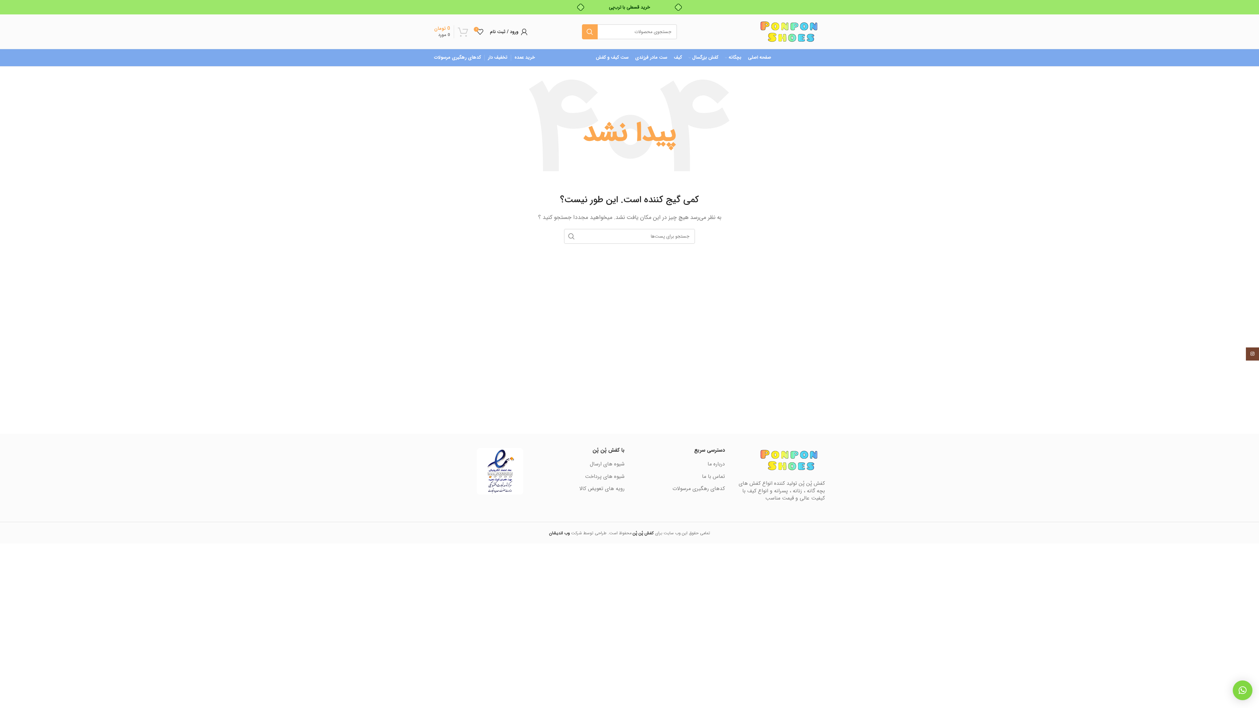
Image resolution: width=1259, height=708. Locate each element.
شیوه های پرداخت (605, 476)
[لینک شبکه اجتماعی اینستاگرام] (1252, 354)
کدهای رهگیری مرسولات (698, 488)
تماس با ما (713, 476)
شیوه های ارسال (607, 464)
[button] (1242, 690)
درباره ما (716, 464)
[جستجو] (590, 31)
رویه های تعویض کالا (602, 488)
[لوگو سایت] (789, 31)
